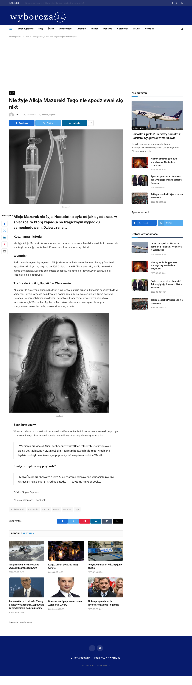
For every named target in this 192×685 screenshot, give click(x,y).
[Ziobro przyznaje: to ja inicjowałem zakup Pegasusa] (105, 587)
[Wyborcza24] (38, 17)
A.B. (17, 115)
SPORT (136, 28)
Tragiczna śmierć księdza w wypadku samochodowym (24, 566)
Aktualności (139, 128)
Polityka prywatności (107, 658)
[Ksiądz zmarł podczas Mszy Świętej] (66, 551)
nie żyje (45, 509)
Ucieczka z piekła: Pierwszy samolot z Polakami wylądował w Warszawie (156, 136)
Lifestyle (82, 28)
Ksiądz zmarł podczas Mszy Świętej (63, 566)
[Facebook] (5, 223)
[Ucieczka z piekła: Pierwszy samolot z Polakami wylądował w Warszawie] (157, 115)
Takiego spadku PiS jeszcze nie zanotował (167, 196)
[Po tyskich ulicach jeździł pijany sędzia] (105, 551)
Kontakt (149, 28)
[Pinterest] (5, 244)
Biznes (94, 28)
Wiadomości (65, 28)
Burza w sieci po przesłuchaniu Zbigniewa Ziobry (65, 603)
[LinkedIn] (5, 237)
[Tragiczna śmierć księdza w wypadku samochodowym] (26, 551)
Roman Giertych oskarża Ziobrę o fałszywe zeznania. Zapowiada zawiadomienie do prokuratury (26, 604)
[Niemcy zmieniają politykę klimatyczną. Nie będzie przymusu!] (140, 162)
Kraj (40, 28)
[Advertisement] (96, 64)
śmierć (56, 509)
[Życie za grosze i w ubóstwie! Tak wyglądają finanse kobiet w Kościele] (140, 180)
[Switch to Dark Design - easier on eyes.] (181, 3)
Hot (12, 93)
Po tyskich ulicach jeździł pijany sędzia (105, 566)
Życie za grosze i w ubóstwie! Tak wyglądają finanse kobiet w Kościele (166, 179)
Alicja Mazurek (17, 509)
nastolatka (33, 509)
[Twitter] (5, 230)
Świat (51, 28)
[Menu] (10, 28)
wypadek (67, 509)
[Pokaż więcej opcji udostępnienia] (91, 123)
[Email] (5, 251)
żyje (77, 509)
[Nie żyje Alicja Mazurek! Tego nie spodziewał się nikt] (66, 166)
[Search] (181, 28)
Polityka (107, 28)
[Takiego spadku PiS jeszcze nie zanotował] (140, 198)
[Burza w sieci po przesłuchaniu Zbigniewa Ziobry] (66, 587)
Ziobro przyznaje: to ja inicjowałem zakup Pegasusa (103, 603)
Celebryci (122, 28)
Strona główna (26, 28)
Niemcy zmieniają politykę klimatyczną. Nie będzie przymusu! (54, 3)
